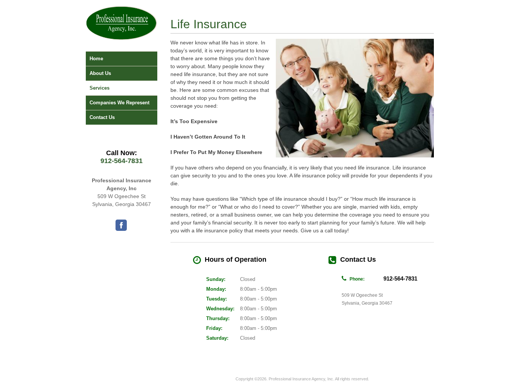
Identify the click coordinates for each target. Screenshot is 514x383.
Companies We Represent (119, 102)
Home (96, 58)
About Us (100, 73)
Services (99, 88)
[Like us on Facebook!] (121, 225)
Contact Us (102, 117)
